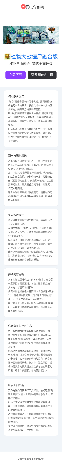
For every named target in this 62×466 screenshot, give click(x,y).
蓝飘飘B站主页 (42, 75)
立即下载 (15, 75)
